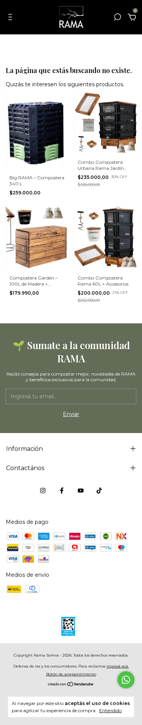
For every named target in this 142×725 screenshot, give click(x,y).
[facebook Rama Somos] (62, 490)
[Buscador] (117, 18)
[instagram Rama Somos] (43, 490)
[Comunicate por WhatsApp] (125, 679)
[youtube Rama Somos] (81, 490)
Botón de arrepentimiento (71, 674)
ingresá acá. (117, 666)
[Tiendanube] (71, 685)
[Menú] (11, 18)
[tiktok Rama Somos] (99, 490)
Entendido (110, 710)
